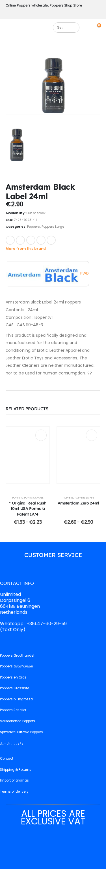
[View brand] (24, 273)
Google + (41, 240)
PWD (84, 273)
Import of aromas (14, 780)
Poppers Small (33, 497)
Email (51, 240)
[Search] (72, 27)
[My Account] (89, 27)
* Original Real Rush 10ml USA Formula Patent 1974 (27, 508)
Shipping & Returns (15, 769)
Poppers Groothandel (17, 655)
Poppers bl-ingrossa (16, 699)
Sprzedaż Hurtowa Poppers (21, 732)
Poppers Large (53, 226)
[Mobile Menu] (10, 29)
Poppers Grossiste (14, 688)
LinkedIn (30, 240)
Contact (6, 758)
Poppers (33, 226)
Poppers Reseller (13, 710)
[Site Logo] (30, 29)
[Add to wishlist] (63, 239)
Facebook (10, 240)
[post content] (27, 455)
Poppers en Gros (13, 677)
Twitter (20, 240)
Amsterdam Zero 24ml (78, 503)
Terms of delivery (14, 791)
